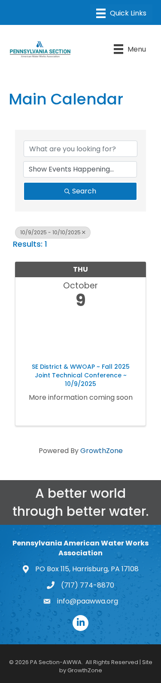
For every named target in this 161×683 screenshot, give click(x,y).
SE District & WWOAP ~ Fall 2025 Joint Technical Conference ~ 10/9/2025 (81, 375)
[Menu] (121, 13)
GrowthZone (101, 451)
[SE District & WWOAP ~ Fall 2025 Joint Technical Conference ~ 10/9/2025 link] (80, 334)
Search (84, 191)
